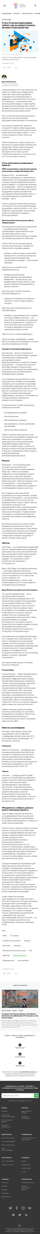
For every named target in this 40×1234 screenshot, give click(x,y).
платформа (26, 750)
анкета (24, 568)
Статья (20, 1010)
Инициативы (6, 13)
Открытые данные (19, 955)
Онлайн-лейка (26, 1168)
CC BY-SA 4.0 (31, 1231)
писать (20, 662)
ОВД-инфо (6, 955)
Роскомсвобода (23, 960)
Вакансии (4, 1189)
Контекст (16, 13)
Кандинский (25, 1164)
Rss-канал (26, 1215)
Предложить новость (28, 1182)
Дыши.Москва (18, 594)
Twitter (20, 1215)
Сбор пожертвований (8, 1141)
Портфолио (5, 1193)
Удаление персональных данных (26, 1188)
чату (27, 764)
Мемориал (17, 946)
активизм (27, 941)
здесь (21, 446)
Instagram (23, 1208)
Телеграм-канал (10, 1208)
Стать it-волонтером (7, 1161)
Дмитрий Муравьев (9, 82)
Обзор (14, 1010)
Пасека (23, 1172)
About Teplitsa (6, 1197)
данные (5, 559)
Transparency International (11, 941)
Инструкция (6, 19)
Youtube (13, 1215)
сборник (5, 868)
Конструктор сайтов (7, 1138)
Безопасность (27, 13)
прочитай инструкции (27, 1072)
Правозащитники (8, 960)
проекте (12, 481)
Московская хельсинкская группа (14, 950)
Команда (4, 1186)
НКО (30, 950)
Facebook (17, 1208)
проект (5, 685)
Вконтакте (30, 1208)
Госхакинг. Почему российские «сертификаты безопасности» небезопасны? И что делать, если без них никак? (20, 1016)
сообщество (17, 775)
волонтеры (6, 946)
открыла (33, 702)
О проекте (4, 1182)
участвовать (29, 405)
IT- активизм (14, 936)
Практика (4, 1111)
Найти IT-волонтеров (8, 1145)
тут (13, 801)
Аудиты (23, 1161)
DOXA (5, 936)
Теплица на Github (7, 1164)
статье (20, 858)
